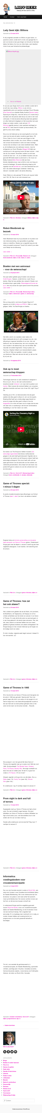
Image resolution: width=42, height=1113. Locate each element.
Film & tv (12, 218)
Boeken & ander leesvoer (11, 1063)
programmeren (11, 1018)
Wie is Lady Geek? (8, 1047)
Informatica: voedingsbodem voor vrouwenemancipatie (14, 879)
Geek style (6, 1069)
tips (37, 218)
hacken (5, 386)
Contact (12, 17)
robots (23, 258)
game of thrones (26, 592)
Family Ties (17, 779)
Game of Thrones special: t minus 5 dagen (16, 485)
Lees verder (7, 252)
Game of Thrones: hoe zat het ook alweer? (16, 602)
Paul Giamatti (8, 112)
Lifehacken (6, 1078)
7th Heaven (12, 773)
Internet (5, 1073)
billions (30, 218)
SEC (8, 127)
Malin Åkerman (17, 160)
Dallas (5, 779)
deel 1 (12, 496)
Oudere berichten (9, 1025)
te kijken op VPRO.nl (21, 304)
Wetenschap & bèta (28, 292)
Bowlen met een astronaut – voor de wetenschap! (16, 268)
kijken (34, 218)
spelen (22, 294)
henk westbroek (7, 258)
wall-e (28, 258)
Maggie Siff (26, 149)
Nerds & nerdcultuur (9, 1082)
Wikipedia (18, 101)
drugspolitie (6, 403)
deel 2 (16, 496)
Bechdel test (17, 166)
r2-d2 (18, 258)
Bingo (5, 1060)
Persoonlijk (19, 256)
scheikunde (16, 475)
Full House (10, 768)
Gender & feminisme (16, 1017)
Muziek (5, 1080)
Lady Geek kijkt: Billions (15, 30)
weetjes (24, 475)
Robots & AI (26, 256)
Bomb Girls (32, 890)
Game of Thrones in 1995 (16, 687)
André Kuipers (7, 279)
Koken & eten (7, 1076)
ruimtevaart (16, 294)
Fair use (12, 101)
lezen (10, 475)
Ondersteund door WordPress (21, 1109)
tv (3, 220)
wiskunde (29, 475)
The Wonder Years (22, 766)
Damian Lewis (33, 112)
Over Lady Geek (21, 17)
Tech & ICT (19, 473)
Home (5, 17)
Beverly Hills (18, 768)
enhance (16, 384)
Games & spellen (8, 1067)
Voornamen (6, 1093)
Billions (20, 108)
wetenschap (30, 294)
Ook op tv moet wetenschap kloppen (14, 370)
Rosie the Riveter (13, 907)
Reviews (18, 218)
